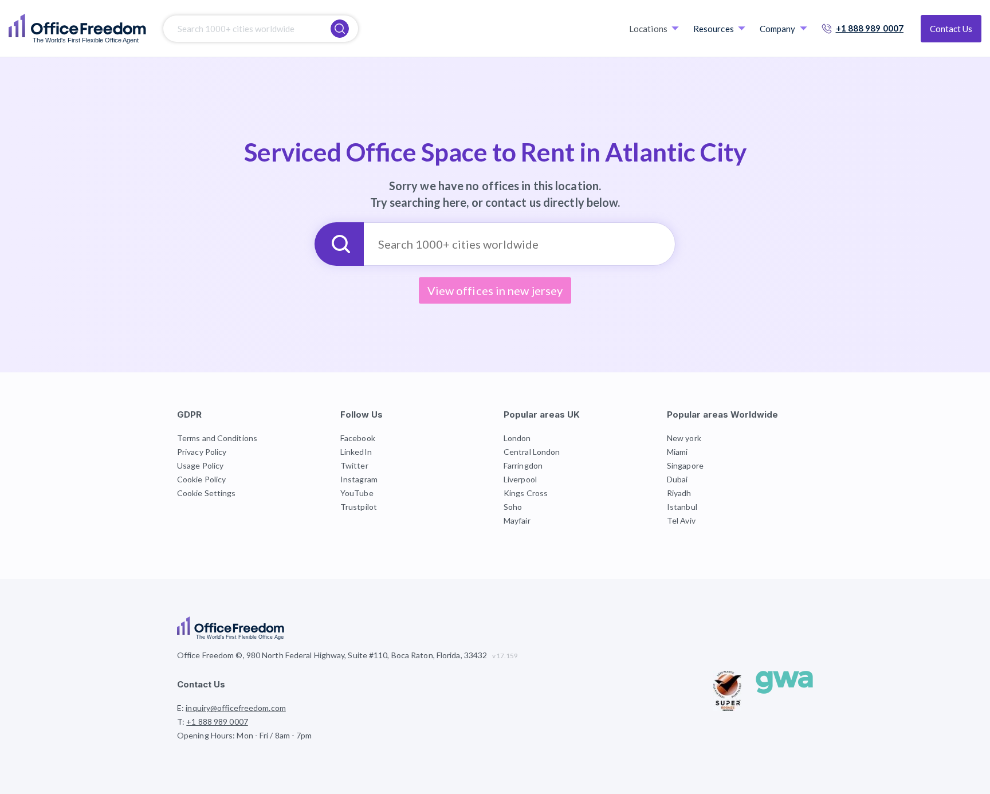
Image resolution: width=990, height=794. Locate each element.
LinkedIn (356, 452)
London (517, 438)
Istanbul (682, 507)
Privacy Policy (201, 452)
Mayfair (517, 520)
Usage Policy (200, 465)
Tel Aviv (681, 520)
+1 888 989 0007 (870, 28)
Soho (513, 507)
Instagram (359, 479)
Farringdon (523, 465)
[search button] (340, 28)
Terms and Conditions (217, 438)
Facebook (357, 438)
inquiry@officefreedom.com (236, 708)
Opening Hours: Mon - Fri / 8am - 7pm (244, 735)
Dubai (677, 479)
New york (684, 438)
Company (778, 28)
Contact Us (951, 28)
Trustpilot (358, 507)
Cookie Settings (206, 493)
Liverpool (520, 479)
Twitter (354, 465)
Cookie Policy (201, 479)
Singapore (685, 465)
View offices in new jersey (495, 290)
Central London (532, 452)
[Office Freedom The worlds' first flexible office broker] (77, 28)
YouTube (357, 493)
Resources (713, 28)
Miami (677, 452)
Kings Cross (526, 493)
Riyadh (679, 493)
